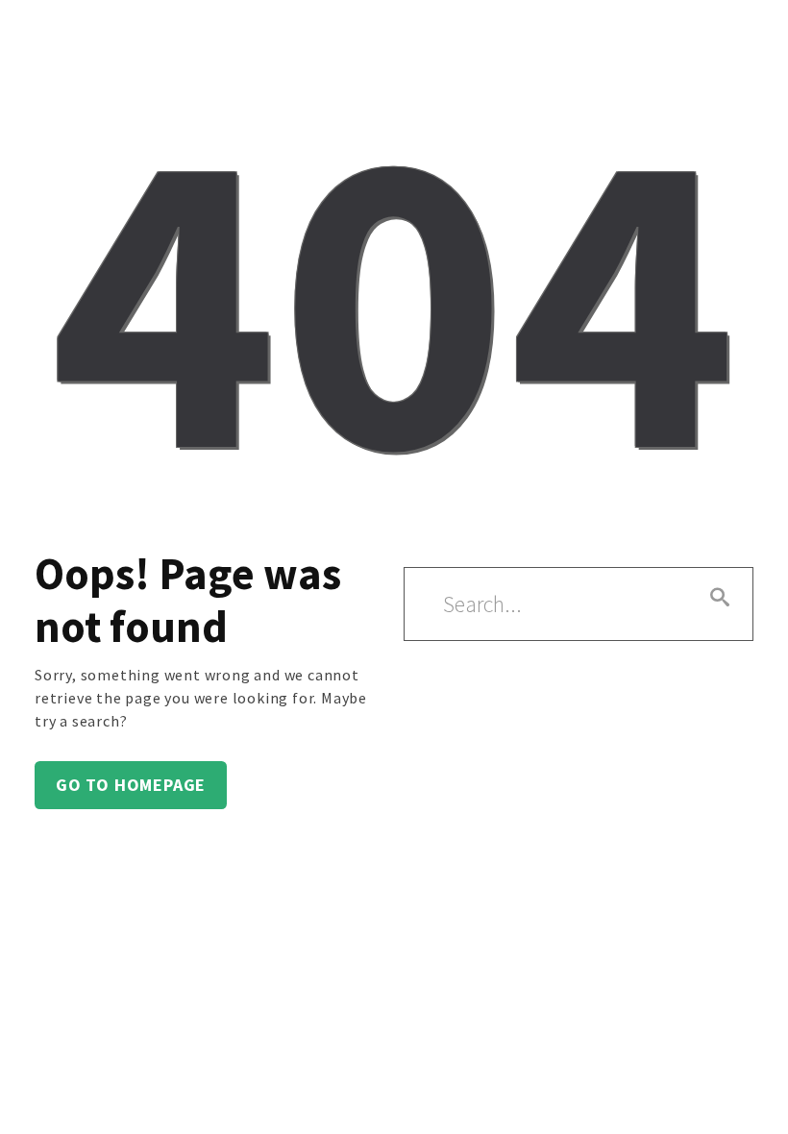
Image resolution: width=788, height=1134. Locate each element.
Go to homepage (131, 785)
